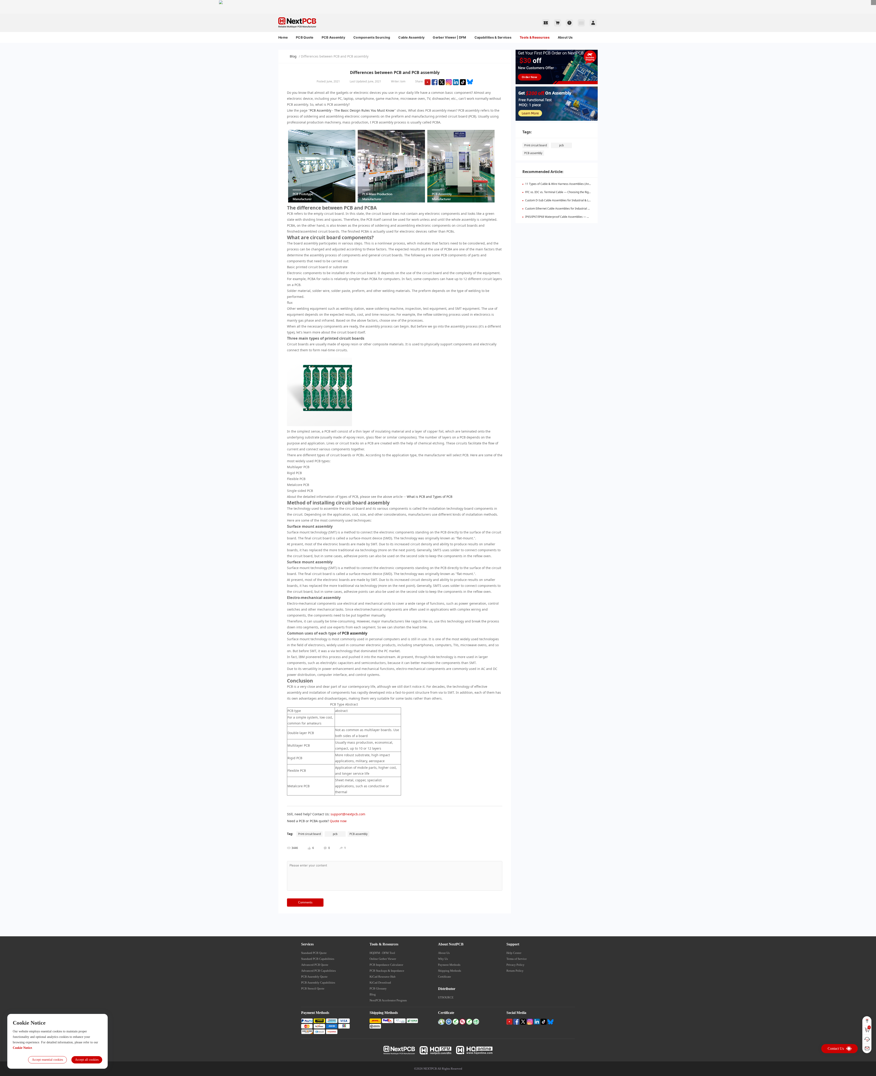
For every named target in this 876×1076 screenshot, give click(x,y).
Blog (293, 56)
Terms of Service (516, 959)
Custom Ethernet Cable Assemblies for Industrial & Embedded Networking (572, 208)
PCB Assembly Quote (314, 976)
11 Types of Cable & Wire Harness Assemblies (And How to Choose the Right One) (577, 184)
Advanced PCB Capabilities (318, 970)
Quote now (338, 821)
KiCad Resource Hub (383, 976)
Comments (305, 902)
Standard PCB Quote (314, 953)
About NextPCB (451, 944)
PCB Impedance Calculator (386, 964)
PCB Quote (304, 37)
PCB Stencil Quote (312, 988)
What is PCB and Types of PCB (430, 496)
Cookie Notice (22, 1048)
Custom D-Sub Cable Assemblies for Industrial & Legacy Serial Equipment (571, 200)
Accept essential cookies (47, 1059)
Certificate (444, 976)
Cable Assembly (411, 37)
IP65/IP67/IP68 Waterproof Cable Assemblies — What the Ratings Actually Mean (576, 217)
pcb (561, 145)
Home (283, 37)
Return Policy (515, 970)
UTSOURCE (446, 997)
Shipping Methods (449, 970)
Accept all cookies (87, 1059)
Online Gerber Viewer (383, 959)
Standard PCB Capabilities (317, 959)
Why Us (443, 959)
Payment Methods (449, 964)
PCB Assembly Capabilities (318, 982)
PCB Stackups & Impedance (387, 970)
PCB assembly (354, 633)
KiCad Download (380, 982)
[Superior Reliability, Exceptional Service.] (438, 2)
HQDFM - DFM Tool (382, 953)
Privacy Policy (515, 964)
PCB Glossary (378, 988)
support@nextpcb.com (348, 814)
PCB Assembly (333, 37)
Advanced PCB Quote (314, 964)
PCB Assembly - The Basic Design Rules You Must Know (352, 110)
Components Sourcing (371, 37)
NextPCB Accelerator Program (388, 1000)
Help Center (513, 953)
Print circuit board (535, 145)
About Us (565, 37)
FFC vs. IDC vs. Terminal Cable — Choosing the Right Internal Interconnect (572, 192)
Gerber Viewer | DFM (449, 37)
